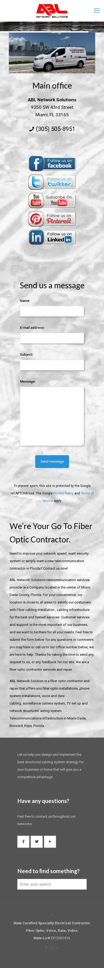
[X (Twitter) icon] (52, 948)
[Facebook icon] (47, 948)
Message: (28, 381)
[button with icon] (23, 842)
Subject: (26, 355)
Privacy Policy (63, 493)
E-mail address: (32, 328)
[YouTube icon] (58, 948)
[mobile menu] (96, 10)
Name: (25, 301)
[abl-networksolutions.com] (52, 11)
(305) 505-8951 (55, 128)
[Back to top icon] (52, 915)
